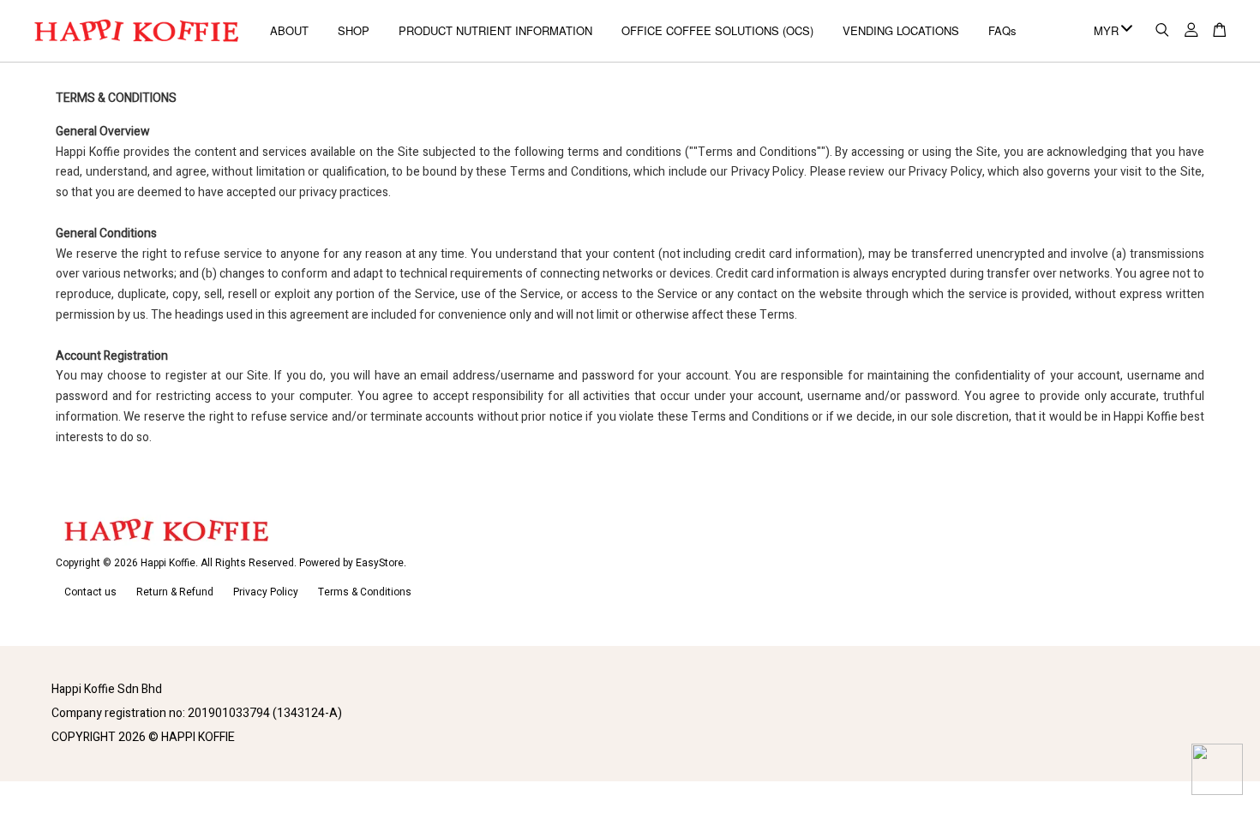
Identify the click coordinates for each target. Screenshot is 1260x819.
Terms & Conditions (364, 592)
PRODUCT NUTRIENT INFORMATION (495, 30)
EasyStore (380, 563)
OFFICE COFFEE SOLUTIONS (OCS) (717, 30)
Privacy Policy (265, 592)
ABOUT (289, 30)
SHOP (353, 30)
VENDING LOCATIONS (901, 30)
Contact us (90, 592)
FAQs (1002, 30)
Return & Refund (174, 592)
